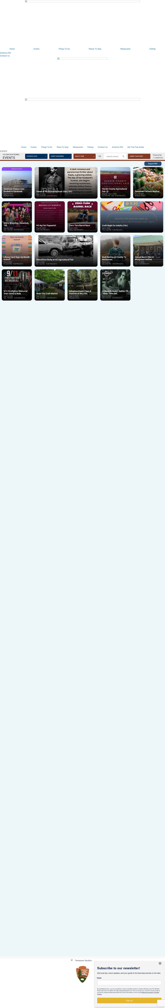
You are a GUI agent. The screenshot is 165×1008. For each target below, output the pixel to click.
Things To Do (64, 49)
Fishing (152, 49)
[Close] (160, 963)
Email (99, 978)
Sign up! (129, 1000)
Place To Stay (62, 147)
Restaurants (125, 49)
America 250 (117, 147)
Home (12, 49)
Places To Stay (95, 49)
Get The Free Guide (135, 147)
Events (36, 49)
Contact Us (103, 147)
